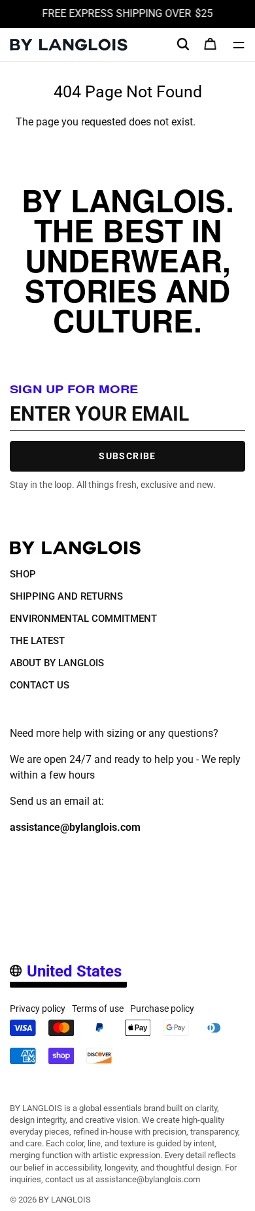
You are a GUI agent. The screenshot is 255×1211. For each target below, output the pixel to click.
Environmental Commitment (83, 618)
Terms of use (98, 1008)
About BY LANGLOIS (57, 663)
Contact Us (39, 685)
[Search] (183, 44)
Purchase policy (162, 1008)
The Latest (37, 641)
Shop (23, 574)
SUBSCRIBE (127, 456)
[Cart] (210, 45)
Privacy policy (37, 1008)
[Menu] (238, 45)
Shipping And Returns (66, 596)
